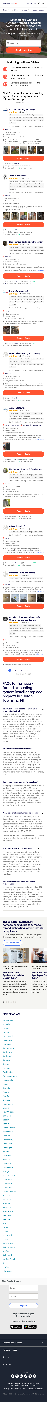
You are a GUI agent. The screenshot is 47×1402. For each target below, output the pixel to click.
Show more (40, 271)
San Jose (6, 1060)
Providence (8, 1211)
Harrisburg (7, 1199)
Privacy (10, 1384)
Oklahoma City (9, 1191)
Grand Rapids (9, 1128)
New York (7, 1156)
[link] (23, 117)
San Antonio (8, 1243)
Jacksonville (8, 1080)
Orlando (6, 1088)
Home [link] (5, 10)
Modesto (7, 1044)
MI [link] (10, 10)
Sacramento (8, 1048)
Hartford (6, 1068)
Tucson (6, 1028)
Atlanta (6, 1096)
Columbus (7, 1187)
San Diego (7, 1052)
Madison (6, 1267)
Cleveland (7, 1183)
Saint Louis (7, 1144)
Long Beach (8, 1036)
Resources (7, 1357)
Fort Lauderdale (10, 1076)
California (17, 1384)
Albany (6, 1152)
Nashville (6, 1219)
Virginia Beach (9, 1259)
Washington (8, 1072)
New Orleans (8, 1112)
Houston (6, 1239)
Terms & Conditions (36, 1389)
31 (37, 670)
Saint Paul (7, 1136)
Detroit (6, 1124)
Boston (6, 1120)
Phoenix (6, 1024)
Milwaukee (7, 1271)
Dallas (5, 1227)
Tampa (6, 1092)
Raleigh (6, 1171)
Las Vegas (7, 1148)
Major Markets (11, 1014)
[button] (6, 150)
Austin (5, 1223)
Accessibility (34, 1384)
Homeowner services (12, 1343)
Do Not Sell (25, 1384)
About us (7, 1364)
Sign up (23, 1305)
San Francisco (9, 1056)
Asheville (7, 1160)
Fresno (6, 1032)
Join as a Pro (31, 4)
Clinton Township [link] (20, 10)
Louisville (7, 1108)
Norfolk (6, 1251)
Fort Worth (7, 1235)
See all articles (12, 943)
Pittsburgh (7, 1207)
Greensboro (8, 1167)
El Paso (6, 1231)
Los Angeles (8, 1040)
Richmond (7, 1255)
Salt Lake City (9, 1247)
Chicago (6, 1100)
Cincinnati (7, 1179)
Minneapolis (8, 1132)
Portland (6, 1195)
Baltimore (7, 1116)
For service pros (10, 1350)
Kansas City (8, 1140)
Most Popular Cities (10, 1281)
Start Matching (24, 50)
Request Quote (23, 158)
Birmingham (8, 1020)
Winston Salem (9, 1175)
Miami (5, 1084)
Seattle (6, 1263)
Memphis (7, 1215)
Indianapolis (8, 1104)
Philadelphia (8, 1203)
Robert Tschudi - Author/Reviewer (15, 966)
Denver (6, 1064)
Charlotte (7, 1163)
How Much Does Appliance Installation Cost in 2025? (14, 975)
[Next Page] (43, 670)
